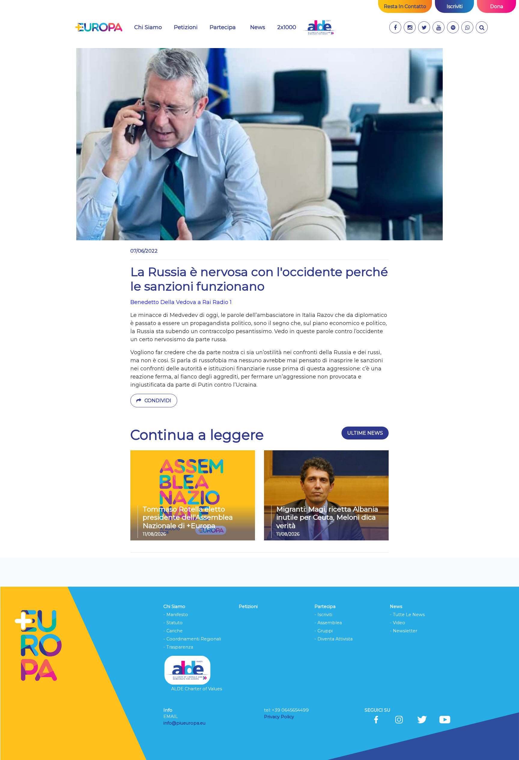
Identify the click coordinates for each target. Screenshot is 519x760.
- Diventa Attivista (333, 639)
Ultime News (365, 433)
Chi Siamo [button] (148, 27)
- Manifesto (175, 614)
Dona (496, 6)
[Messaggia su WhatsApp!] (467, 27)
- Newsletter (403, 631)
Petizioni (186, 27)
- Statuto (173, 622)
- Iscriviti (323, 614)
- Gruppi (323, 631)
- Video (397, 622)
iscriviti (455, 6)
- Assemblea (328, 622)
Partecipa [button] (223, 27)
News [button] (261, 27)
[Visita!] (395, 27)
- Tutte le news (407, 614)
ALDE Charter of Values (196, 689)
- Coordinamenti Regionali (192, 639)
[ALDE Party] (319, 27)
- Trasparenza (178, 647)
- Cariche (173, 631)
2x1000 (286, 27)
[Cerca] (482, 27)
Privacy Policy (279, 716)
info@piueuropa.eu (184, 723)
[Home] (98, 27)
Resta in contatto (405, 6)
